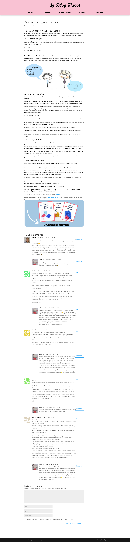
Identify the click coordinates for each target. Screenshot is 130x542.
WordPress (49, 540)
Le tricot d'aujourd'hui (43, 25)
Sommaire (58, 194)
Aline (27, 25)
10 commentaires (53, 25)
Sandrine (34, 237)
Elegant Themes (34, 540)
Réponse (79, 239)
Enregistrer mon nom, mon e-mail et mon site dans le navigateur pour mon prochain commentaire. (50, 519)
